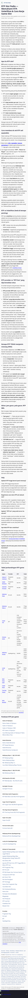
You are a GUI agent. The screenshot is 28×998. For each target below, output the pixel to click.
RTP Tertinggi (6, 882)
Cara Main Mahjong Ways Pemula (11, 765)
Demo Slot (5, 891)
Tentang (7, 950)
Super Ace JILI (6, 820)
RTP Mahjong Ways (7, 758)
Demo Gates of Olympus (9, 723)
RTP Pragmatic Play (7, 867)
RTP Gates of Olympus (8, 730)
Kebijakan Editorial (19, 950)
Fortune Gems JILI (7, 828)
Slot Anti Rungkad (7, 879)
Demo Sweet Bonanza (8, 743)
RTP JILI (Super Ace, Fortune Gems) (12, 872)
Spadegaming (6, 921)
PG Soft (4, 916)
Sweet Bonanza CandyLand (10, 750)
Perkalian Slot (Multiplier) (9, 894)
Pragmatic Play (6, 914)
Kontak (17, 952)
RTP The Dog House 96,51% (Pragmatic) (13, 812)
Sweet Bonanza (6, 747)
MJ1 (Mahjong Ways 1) (8, 762)
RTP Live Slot (6, 901)
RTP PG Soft (5, 870)
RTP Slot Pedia (7, 2)
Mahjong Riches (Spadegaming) (11, 836)
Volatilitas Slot (6, 903)
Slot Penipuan (6, 898)
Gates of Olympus (7, 725)
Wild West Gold (3, 680)
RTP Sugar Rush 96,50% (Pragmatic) (12, 804)
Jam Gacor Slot (6, 877)
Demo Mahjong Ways (8, 760)
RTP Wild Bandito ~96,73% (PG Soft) (12, 781)
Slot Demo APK (6, 860)
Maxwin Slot (5, 906)
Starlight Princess (7, 789)
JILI (3, 918)
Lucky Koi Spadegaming (9, 844)
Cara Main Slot (6, 886)
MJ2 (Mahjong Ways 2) (8, 773)
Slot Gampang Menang (9, 889)
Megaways (5, 896)
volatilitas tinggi (16, 268)
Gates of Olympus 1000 (9, 728)
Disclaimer (12, 952)
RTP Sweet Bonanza (8, 745)
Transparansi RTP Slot (8, 875)
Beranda (3, 950)
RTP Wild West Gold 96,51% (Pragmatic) (13, 796)
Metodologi (21, 712)
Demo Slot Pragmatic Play (9, 884)
